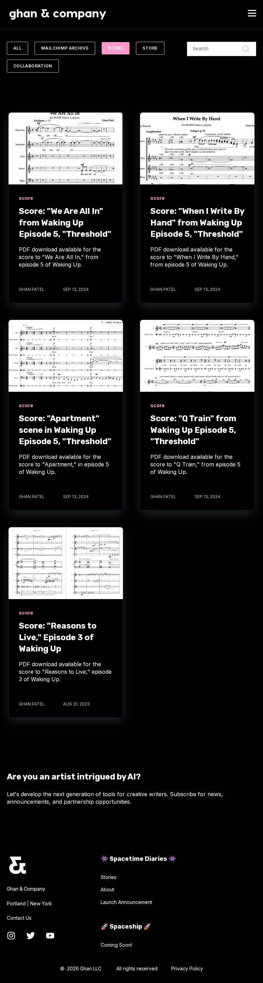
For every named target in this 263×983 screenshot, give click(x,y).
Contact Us (19, 918)
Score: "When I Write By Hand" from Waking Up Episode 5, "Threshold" (197, 222)
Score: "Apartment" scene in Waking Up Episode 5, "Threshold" (65, 430)
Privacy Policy (187, 968)
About (107, 889)
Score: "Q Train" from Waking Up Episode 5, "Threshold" (193, 430)
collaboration (32, 65)
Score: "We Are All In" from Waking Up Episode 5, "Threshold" (65, 222)
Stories (108, 877)
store (150, 48)
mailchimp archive (65, 48)
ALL (17, 48)
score (115, 48)
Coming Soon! (116, 945)
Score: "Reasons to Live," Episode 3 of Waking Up (58, 637)
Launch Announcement (126, 902)
